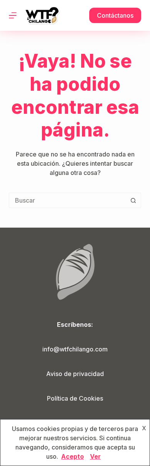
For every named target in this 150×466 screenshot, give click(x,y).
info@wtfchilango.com (75, 349)
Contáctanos (115, 15)
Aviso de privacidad (75, 374)
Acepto (72, 456)
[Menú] (13, 15)
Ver (95, 456)
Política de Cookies (75, 398)
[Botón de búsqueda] (133, 200)
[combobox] (67, 200)
